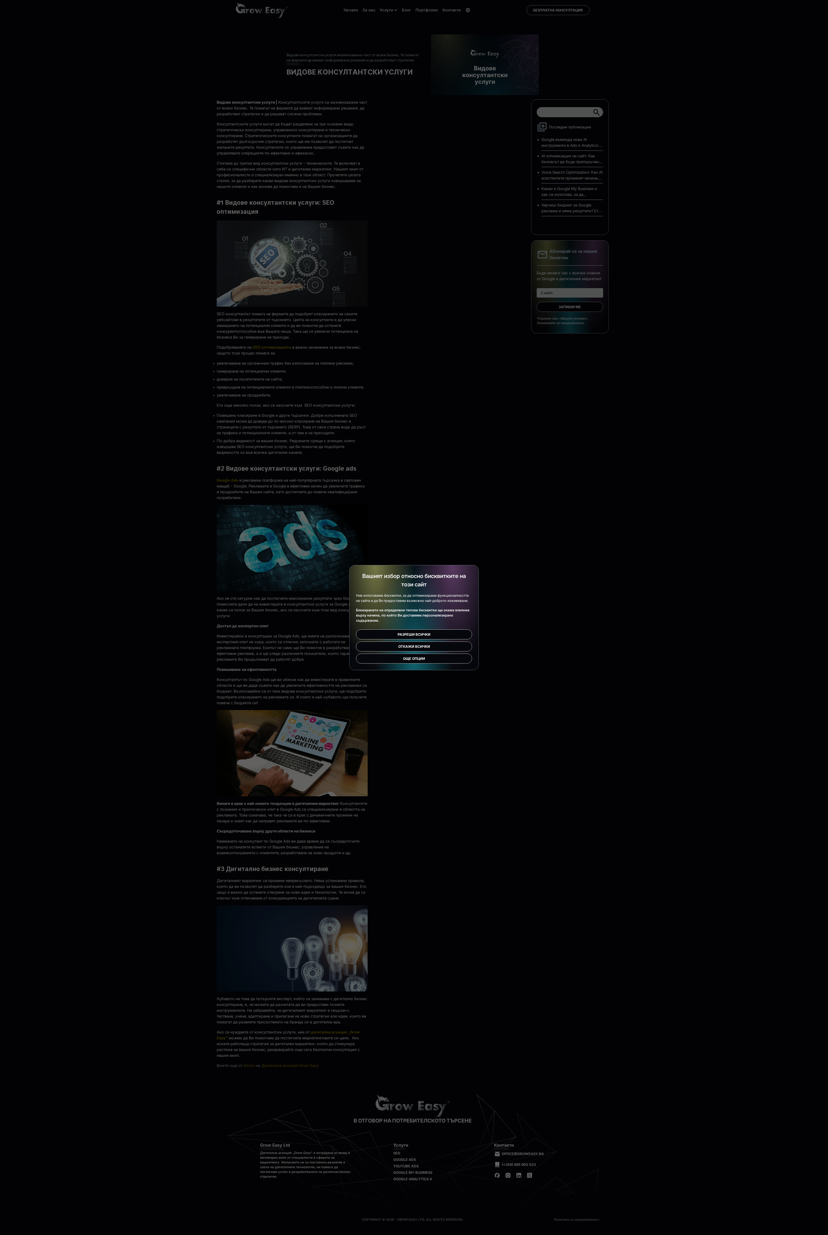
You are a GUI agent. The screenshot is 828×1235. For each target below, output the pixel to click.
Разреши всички (414, 634)
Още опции (414, 658)
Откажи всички (414, 646)
